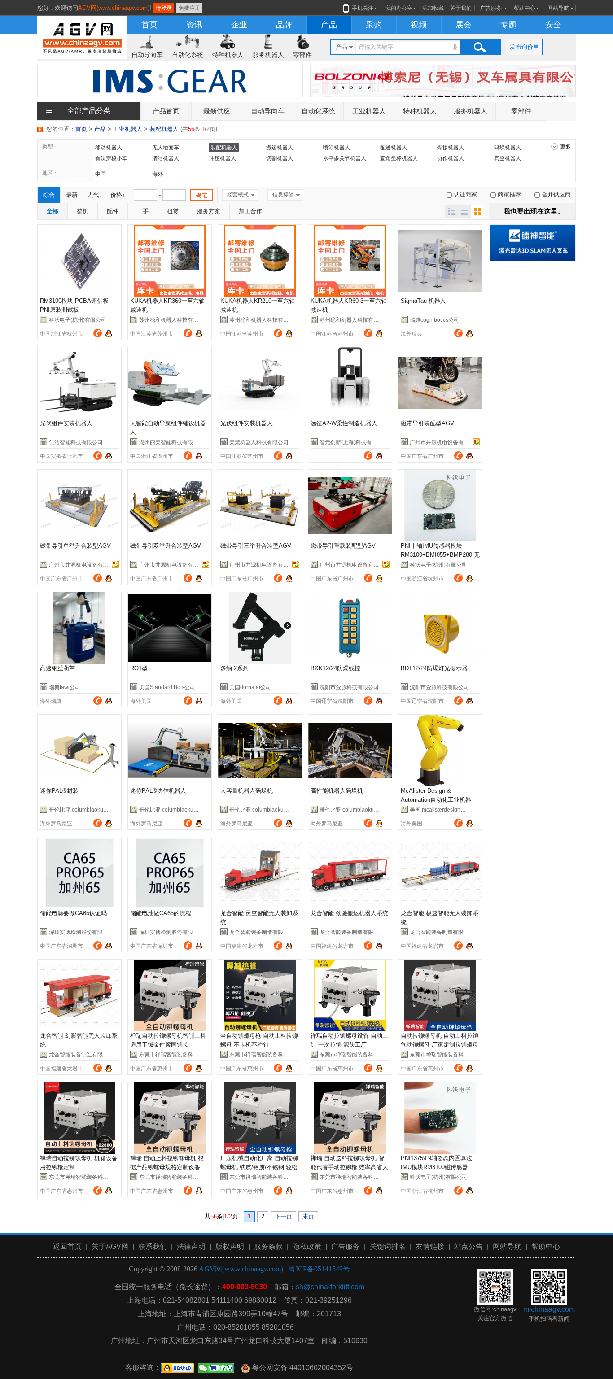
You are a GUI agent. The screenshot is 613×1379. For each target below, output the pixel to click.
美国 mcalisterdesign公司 (440, 810)
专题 (508, 24)
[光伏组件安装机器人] (79, 383)
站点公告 (468, 1246)
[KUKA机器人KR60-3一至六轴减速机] (350, 261)
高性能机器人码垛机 (337, 790)
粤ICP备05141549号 (319, 1269)
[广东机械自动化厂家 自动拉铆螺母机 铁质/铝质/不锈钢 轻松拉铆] (260, 1118)
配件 (112, 211)
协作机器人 (450, 158)
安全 (553, 24)
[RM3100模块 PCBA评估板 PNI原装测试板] (79, 261)
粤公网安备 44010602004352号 (301, 1367)
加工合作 (250, 211)
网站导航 (558, 8)
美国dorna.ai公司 (250, 687)
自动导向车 (147, 54)
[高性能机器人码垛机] (350, 750)
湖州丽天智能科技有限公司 (171, 442)
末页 (308, 1216)
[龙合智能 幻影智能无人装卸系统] (79, 995)
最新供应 (216, 111)
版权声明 (229, 1246)
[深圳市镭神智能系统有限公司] (532, 242)
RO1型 (139, 668)
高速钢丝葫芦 (57, 668)
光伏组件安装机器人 (66, 423)
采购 (374, 24)
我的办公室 (398, 8)
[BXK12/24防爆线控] (350, 628)
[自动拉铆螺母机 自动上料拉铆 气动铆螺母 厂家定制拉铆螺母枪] (440, 995)
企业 (239, 24)
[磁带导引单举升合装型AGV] (79, 505)
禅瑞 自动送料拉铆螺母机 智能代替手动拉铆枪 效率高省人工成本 (349, 1167)
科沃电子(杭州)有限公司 (77, 320)
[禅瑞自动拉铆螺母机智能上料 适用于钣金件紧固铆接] (169, 995)
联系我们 (152, 1246)
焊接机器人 (450, 147)
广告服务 (491, 8)
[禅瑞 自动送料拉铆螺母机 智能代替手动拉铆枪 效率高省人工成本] (350, 1118)
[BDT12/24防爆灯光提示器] (440, 628)
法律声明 (191, 1246)
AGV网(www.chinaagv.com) (113, 7)
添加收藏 (433, 8)
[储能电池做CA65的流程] (169, 873)
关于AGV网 (110, 1246)
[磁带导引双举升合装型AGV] (169, 505)
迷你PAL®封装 (59, 790)
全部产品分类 (88, 110)
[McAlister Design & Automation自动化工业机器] (440, 750)
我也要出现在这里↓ (532, 211)
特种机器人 (228, 54)
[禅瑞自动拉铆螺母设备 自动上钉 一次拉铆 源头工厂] (350, 995)
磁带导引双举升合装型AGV (165, 545)
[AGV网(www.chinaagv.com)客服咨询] (108, 332)
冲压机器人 (222, 158)
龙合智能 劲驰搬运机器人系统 (349, 913)
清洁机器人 (165, 158)
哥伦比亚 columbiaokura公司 (84, 810)
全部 (52, 211)
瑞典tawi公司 (64, 687)
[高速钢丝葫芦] (79, 628)
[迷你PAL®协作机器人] (169, 750)
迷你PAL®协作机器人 (158, 790)
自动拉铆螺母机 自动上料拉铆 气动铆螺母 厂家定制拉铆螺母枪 (439, 1044)
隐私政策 (307, 1246)
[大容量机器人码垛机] (260, 750)
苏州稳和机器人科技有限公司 (174, 320)
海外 (157, 174)
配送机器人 (393, 147)
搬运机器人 (279, 147)
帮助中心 (524, 8)
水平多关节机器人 (344, 158)
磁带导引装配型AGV (427, 423)
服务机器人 (268, 54)
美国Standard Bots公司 (167, 687)
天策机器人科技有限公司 (259, 442)
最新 (72, 195)
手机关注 (362, 8)
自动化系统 (187, 54)
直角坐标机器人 (399, 158)
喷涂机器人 (336, 147)
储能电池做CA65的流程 (160, 913)
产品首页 (166, 111)
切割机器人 (279, 158)
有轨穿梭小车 (111, 158)
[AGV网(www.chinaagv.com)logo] (82, 36)
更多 (565, 147)
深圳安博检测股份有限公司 (81, 932)
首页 (149, 24)
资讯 (194, 24)
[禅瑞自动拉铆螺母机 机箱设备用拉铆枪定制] (79, 1118)
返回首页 (67, 1246)
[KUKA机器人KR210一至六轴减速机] (260, 261)
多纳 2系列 (234, 668)
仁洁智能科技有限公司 (76, 442)
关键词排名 (388, 1246)
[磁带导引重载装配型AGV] (350, 505)
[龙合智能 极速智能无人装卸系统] (440, 873)
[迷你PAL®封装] (79, 750)
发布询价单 (524, 47)
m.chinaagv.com (549, 1309)
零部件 (302, 54)
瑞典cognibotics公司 (434, 320)
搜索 (480, 47)
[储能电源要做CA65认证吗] (79, 873)
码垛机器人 (507, 147)
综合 (49, 195)
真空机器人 (507, 158)
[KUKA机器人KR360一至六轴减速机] (169, 261)
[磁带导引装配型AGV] (440, 383)
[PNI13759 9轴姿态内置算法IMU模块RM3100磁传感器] (440, 1118)
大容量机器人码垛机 (246, 790)
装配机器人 (164, 129)
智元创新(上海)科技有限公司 (354, 442)
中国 (100, 174)
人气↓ (95, 195)
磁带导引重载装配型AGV (343, 545)
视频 (419, 24)
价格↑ (117, 195)
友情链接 (430, 1246)
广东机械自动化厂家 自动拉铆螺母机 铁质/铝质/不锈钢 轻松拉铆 (259, 1167)
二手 (143, 211)
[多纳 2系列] (260, 628)
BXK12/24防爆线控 (335, 668)
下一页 (283, 1216)
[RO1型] (169, 628)
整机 (82, 211)
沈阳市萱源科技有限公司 (349, 687)
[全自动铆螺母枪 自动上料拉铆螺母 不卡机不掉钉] (260, 995)
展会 (463, 24)
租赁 (173, 211)
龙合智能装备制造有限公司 (261, 932)
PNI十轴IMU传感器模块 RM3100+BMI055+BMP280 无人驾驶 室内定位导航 (440, 554)
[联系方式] (97, 332)
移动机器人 (108, 147)
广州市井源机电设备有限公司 (445, 442)
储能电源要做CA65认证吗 (73, 913)
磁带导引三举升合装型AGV (255, 545)
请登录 (164, 8)
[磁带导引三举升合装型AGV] (260, 505)
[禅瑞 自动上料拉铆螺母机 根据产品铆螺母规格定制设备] (169, 1118)
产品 (329, 24)
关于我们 (461, 8)
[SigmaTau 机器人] (440, 261)
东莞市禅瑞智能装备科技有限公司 (179, 1055)
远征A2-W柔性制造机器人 (344, 423)
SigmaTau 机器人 (423, 300)
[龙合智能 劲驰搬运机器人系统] (350, 873)
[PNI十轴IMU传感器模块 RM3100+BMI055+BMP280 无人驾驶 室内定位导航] (440, 505)
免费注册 (189, 8)
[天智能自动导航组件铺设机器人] (169, 383)
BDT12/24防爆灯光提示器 (434, 668)
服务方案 (208, 211)
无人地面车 (165, 147)
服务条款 (268, 1246)
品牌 (284, 24)
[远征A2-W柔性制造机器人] (350, 383)
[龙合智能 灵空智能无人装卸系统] (260, 873)
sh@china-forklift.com (330, 1287)
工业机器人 (369, 111)
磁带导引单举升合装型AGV (75, 545)
